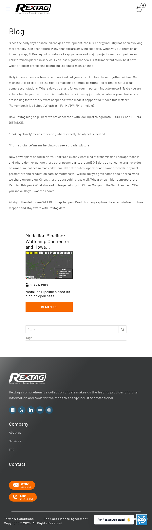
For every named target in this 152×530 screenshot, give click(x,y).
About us (15, 432)
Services (15, 441)
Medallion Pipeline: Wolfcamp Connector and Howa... (48, 241)
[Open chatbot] (141, 519)
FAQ (11, 449)
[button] (8, 9)
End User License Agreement (66, 519)
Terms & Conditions (19, 519)
